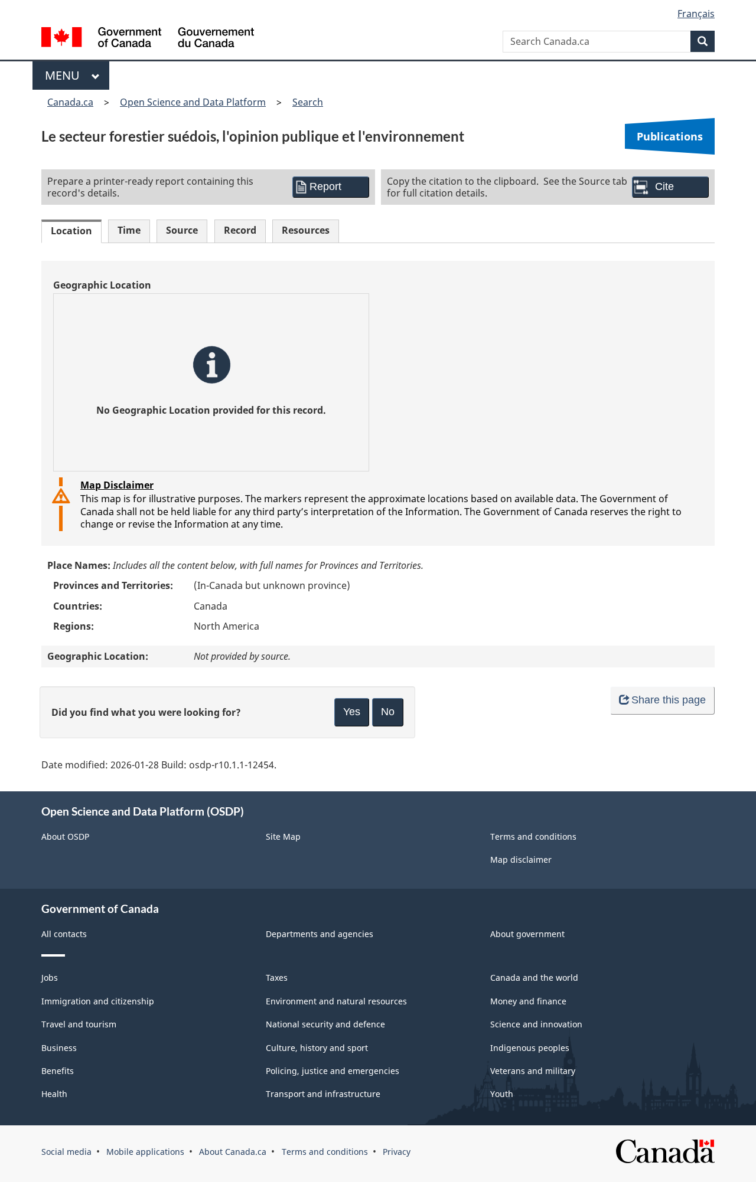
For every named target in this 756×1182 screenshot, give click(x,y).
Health (54, 1093)
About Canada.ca (232, 1151)
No (388, 712)
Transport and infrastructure (323, 1093)
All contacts (64, 933)
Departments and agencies (319, 933)
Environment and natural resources (336, 1001)
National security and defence (325, 1024)
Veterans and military (532, 1070)
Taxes (277, 977)
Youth (501, 1093)
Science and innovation (536, 1024)
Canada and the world (534, 977)
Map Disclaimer (117, 485)
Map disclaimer (521, 859)
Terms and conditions (533, 836)
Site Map (283, 836)
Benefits (57, 1070)
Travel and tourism (78, 1024)
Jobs (49, 977)
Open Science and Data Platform (193, 102)
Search (307, 102)
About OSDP (65, 836)
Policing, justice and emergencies (332, 1070)
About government (527, 933)
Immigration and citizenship (97, 1001)
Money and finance (528, 1001)
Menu (65, 75)
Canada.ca (70, 102)
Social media (66, 1151)
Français (696, 13)
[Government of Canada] (147, 38)
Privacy (396, 1151)
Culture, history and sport (317, 1047)
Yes (351, 712)
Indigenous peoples (529, 1047)
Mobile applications (145, 1151)
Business (59, 1047)
